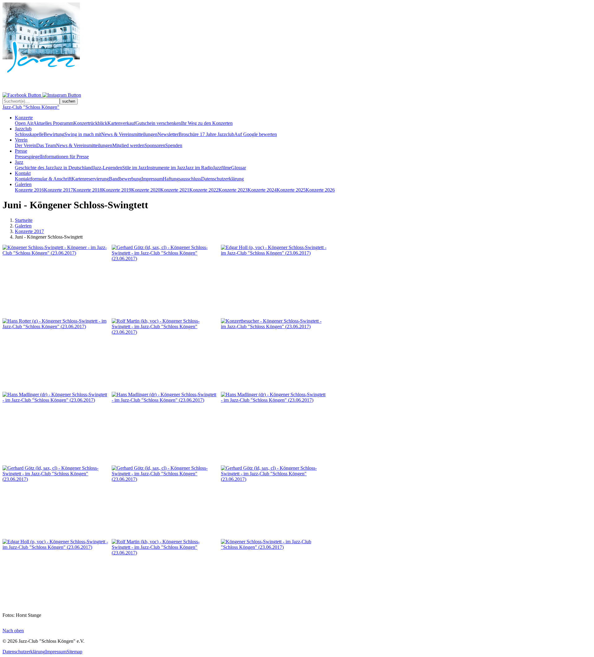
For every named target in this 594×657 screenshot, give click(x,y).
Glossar (238, 167)
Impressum (152, 178)
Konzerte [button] (24, 117)
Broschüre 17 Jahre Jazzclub (206, 134)
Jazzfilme (222, 167)
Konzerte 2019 (116, 190)
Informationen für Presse (65, 156)
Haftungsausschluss (182, 178)
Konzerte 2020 (145, 190)
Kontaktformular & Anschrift (43, 178)
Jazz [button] (19, 162)
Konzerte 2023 (233, 190)
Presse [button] (21, 151)
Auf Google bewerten (255, 134)
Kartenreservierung (90, 178)
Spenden (173, 145)
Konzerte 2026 (320, 190)
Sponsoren (154, 145)
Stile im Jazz (134, 167)
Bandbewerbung (125, 178)
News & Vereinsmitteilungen (129, 134)
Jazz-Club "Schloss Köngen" (30, 107)
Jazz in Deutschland (73, 167)
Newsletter (168, 134)
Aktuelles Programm (53, 123)
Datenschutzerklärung (222, 178)
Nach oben (13, 630)
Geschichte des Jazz (34, 167)
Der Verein (25, 145)
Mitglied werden (128, 145)
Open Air (24, 123)
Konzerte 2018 (87, 190)
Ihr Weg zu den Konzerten (207, 123)
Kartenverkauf (121, 123)
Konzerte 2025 (291, 190)
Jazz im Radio (199, 167)
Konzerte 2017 (58, 190)
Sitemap (74, 651)
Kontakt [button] (23, 173)
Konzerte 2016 (29, 190)
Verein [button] (21, 139)
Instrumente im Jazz (166, 167)
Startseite (23, 220)
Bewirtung (54, 134)
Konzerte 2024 (262, 190)
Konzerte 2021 (174, 190)
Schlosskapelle (29, 134)
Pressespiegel (28, 156)
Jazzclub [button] (23, 128)
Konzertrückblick (90, 123)
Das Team (46, 145)
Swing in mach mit (82, 134)
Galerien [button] (23, 184)
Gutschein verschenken (158, 123)
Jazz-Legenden (107, 167)
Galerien (23, 225)
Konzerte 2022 (203, 190)
